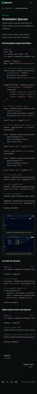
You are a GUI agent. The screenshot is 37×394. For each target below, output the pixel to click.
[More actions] (34, 2)
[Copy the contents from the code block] (32, 49)
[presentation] (18, 128)
